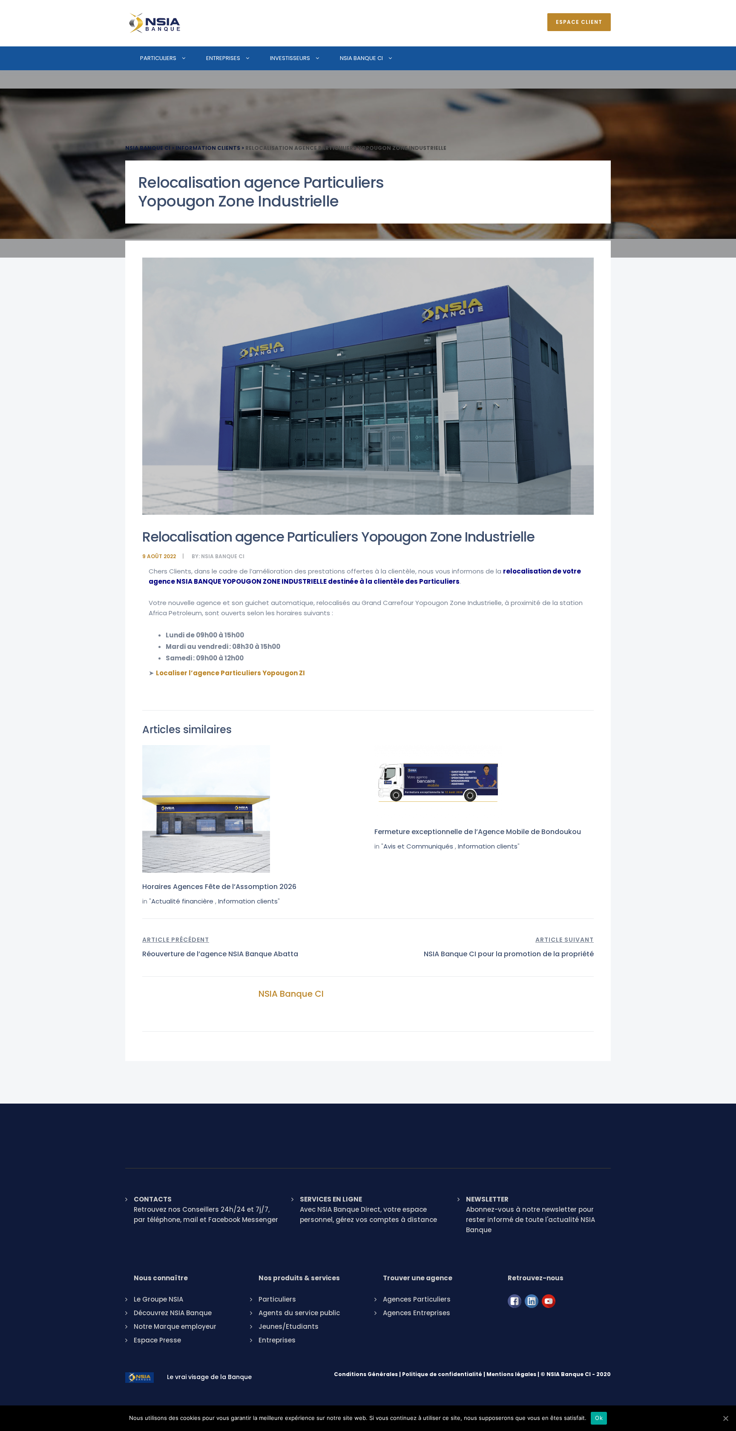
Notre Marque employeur (175, 1326)
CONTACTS (153, 1199)
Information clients (248, 901)
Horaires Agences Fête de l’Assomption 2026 (219, 887)
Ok (599, 1417)
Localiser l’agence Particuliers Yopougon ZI (230, 672)
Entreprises (223, 58)
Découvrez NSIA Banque (173, 1312)
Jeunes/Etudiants (289, 1326)
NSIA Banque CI (361, 58)
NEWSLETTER (487, 1199)
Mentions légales (511, 1374)
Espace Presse (157, 1340)
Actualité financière (182, 901)
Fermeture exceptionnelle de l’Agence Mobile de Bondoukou (477, 832)
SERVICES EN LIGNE (331, 1199)
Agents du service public (299, 1312)
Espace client (579, 22)
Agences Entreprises (416, 1312)
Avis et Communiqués (418, 846)
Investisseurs (290, 58)
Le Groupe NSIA (158, 1299)
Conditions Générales (366, 1374)
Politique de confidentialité (442, 1374)
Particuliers (158, 58)
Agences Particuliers (417, 1299)
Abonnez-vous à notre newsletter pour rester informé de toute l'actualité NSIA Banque (530, 1219)
